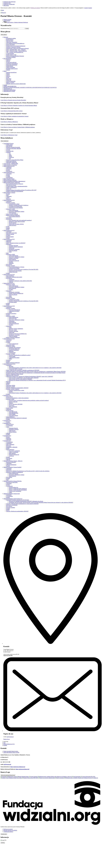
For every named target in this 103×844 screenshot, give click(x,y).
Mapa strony (6, 5)
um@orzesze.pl (10, 736)
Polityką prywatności (35, 7)
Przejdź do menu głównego (9, 1)
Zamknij (86, 7)
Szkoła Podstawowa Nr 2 (9, 744)
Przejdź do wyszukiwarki (9, 4)
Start (4, 742)
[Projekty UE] (3, 12)
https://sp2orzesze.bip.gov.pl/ (22, 769)
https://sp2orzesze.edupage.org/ (17, 766)
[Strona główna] (51, 10)
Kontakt (5, 745)
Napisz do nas (6, 739)
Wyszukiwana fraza (5, 28)
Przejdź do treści (7, 3)
